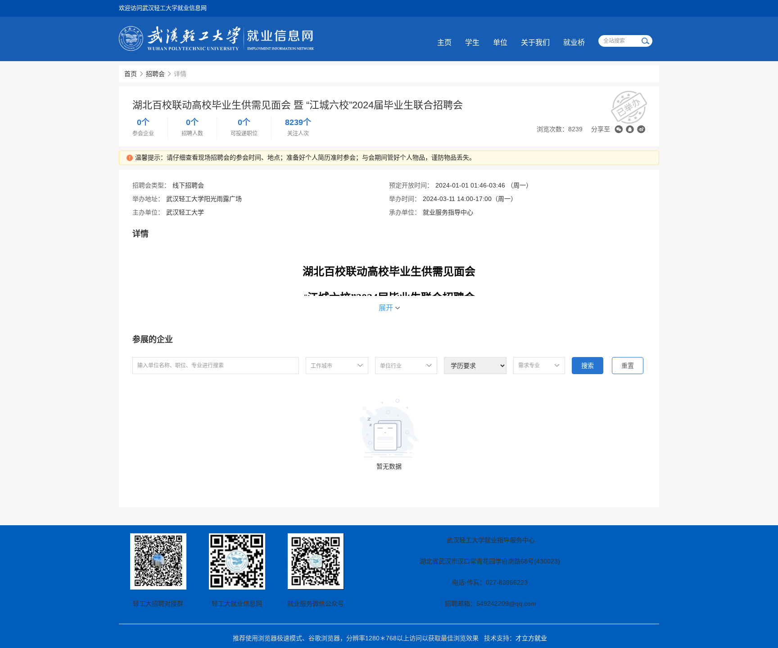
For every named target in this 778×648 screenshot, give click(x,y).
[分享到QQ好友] (629, 129)
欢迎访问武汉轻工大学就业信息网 (163, 7)
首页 (130, 73)
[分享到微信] (618, 129)
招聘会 (155, 73)
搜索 (587, 365)
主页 (444, 42)
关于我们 (535, 42)
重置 (627, 365)
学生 (472, 42)
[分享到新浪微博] (641, 129)
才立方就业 (531, 638)
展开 (386, 308)
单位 (500, 42)
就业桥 (574, 42)
